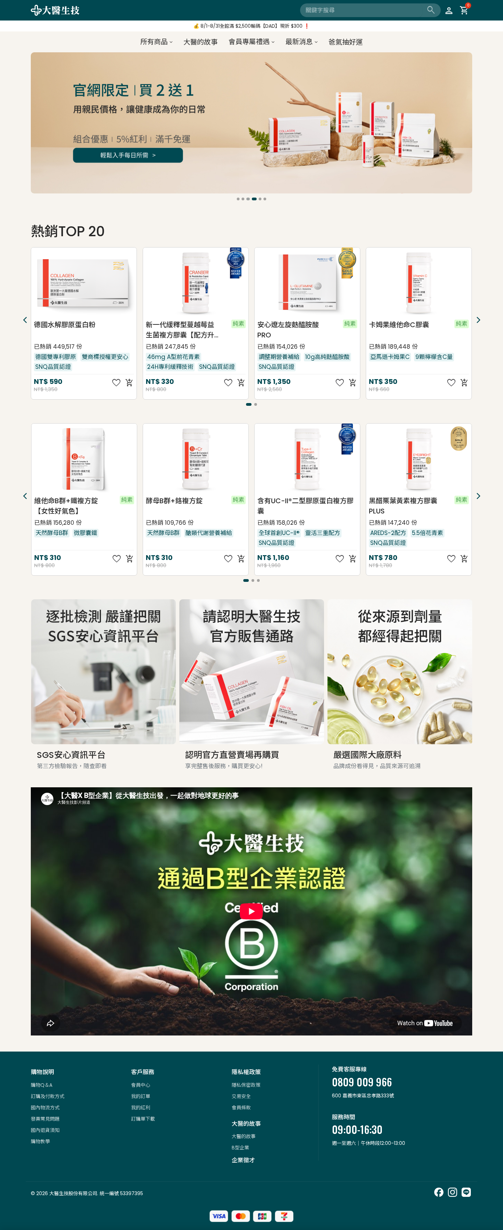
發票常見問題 (45, 1118)
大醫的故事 (244, 1136)
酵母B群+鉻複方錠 (62, 501)
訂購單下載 (143, 1118)
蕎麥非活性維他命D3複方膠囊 (404, 506)
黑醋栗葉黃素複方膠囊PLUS (291, 506)
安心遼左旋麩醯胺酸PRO (176, 330)
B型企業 (240, 1147)
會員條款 (241, 1107)
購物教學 (40, 1141)
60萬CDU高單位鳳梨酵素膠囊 (404, 330)
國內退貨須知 (45, 1130)
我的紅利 (140, 1107)
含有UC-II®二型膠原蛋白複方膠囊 (193, 506)
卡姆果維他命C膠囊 (287, 325)
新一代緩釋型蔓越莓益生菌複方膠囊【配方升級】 (68, 330)
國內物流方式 (45, 1107)
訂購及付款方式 (47, 1096)
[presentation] (37, 124)
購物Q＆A (41, 1085)
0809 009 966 (362, 1081)
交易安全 (241, 1096)
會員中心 (140, 1085)
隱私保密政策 (246, 1085)
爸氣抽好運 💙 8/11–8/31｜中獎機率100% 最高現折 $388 (252, 27)
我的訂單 (140, 1096)
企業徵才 (243, 1160)
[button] (238, 199)
